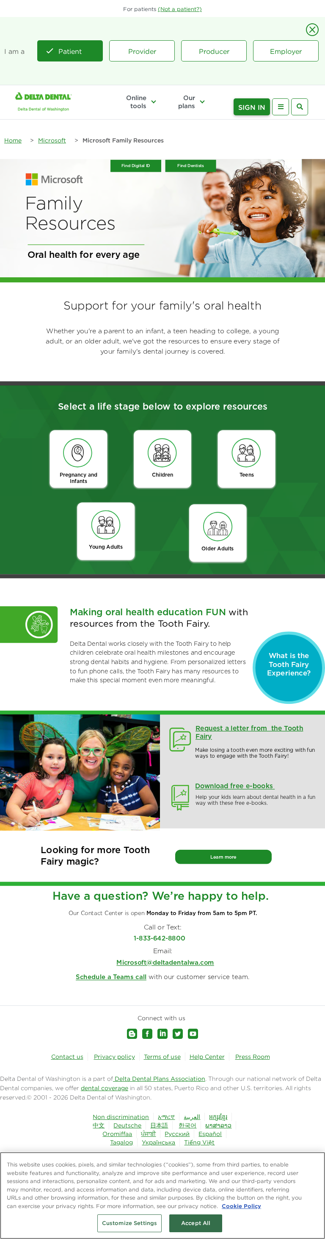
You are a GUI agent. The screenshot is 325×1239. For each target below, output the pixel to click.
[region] (162, 1195)
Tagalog (121, 1142)
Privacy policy (114, 1056)
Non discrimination (121, 1117)
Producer (214, 51)
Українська (158, 1142)
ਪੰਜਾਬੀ (148, 1134)
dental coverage (104, 1088)
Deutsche (127, 1125)
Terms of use (162, 1056)
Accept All (195, 1223)
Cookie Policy (241, 1206)
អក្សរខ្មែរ (218, 1117)
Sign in (251, 107)
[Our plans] (202, 102)
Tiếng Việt (199, 1142)
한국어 (187, 1125)
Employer (286, 51)
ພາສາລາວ (218, 1125)
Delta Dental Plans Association (159, 1079)
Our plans (186, 102)
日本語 (159, 1125)
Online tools (136, 102)
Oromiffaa (117, 1134)
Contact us (67, 1056)
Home (13, 140)
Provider (142, 51)
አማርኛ (166, 1117)
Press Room (252, 1056)
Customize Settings (129, 1223)
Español (210, 1134)
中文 (99, 1125)
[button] (180, 9)
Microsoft (52, 140)
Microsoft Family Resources (123, 140)
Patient (70, 51)
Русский (177, 1134)
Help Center (207, 1056)
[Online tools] (154, 102)
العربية (192, 1117)
